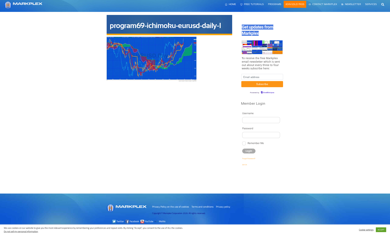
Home (232, 4)
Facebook (134, 221)
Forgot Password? (248, 158)
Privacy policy (223, 206)
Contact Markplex (324, 4)
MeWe (161, 221)
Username (248, 113)
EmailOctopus (268, 92)
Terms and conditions (202, 206)
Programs (274, 4)
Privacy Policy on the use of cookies (170, 206)
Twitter (120, 221)
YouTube (148, 221)
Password (247, 128)
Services (371, 4)
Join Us (244, 164)
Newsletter (352, 4)
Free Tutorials (253, 4)
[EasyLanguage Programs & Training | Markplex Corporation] (23, 7)
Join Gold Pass (294, 4)
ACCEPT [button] (381, 229)
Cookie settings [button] (366, 229)
